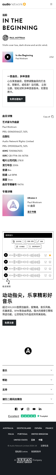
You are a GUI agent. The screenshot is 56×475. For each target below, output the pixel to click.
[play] (8, 57)
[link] (14, 4)
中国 (40, 439)
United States (20, 439)
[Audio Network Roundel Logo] (28, 350)
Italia (11, 434)
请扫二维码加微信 (12, 399)
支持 (4, 389)
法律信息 (44, 445)
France (49, 428)
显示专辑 (31, 211)
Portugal (22, 434)
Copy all (46, 116)
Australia (8, 428)
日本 (33, 439)
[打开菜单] (51, 4)
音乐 (4, 370)
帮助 (4, 380)
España (38, 428)
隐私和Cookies (21, 451)
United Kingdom (39, 434)
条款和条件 (36, 451)
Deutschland (24, 428)
